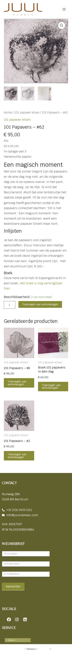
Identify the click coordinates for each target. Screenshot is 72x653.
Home (8, 112)
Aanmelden (13, 586)
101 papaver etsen (26, 112)
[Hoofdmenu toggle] (64, 9)
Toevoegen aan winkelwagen (40, 304)
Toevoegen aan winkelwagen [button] (17, 383)
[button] (61, 25)
